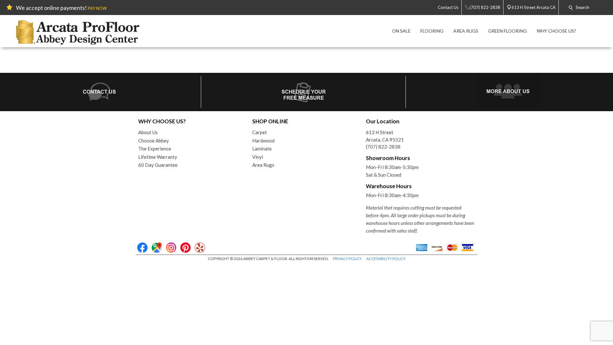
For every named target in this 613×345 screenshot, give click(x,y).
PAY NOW (97, 8)
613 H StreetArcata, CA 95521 (385, 135)
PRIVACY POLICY (347, 258)
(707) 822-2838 (383, 147)
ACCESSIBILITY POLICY (385, 258)
